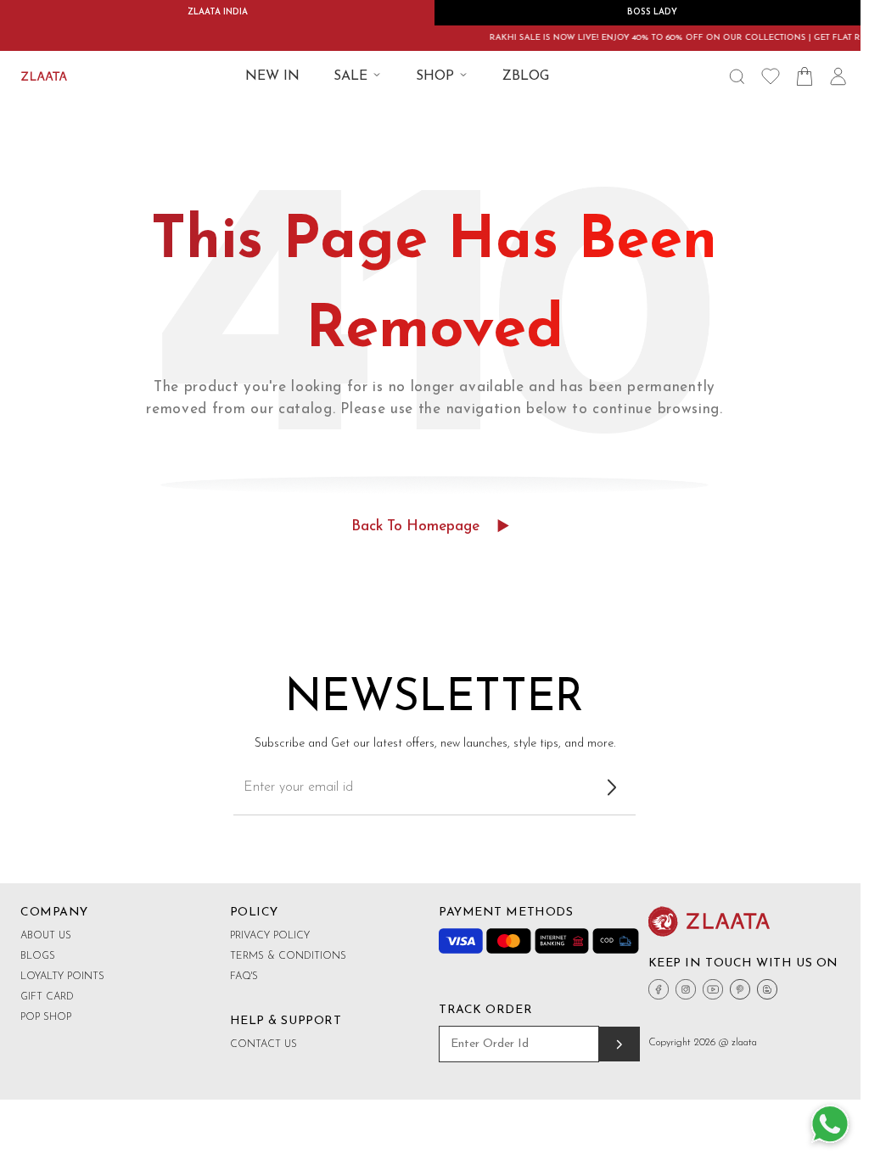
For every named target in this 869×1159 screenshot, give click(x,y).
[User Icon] (838, 76)
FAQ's (244, 976)
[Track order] (619, 1044)
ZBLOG (525, 76)
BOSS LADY (652, 12)
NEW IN (272, 76)
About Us (45, 936)
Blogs (37, 956)
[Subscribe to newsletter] (611, 787)
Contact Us (263, 1044)
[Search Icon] (736, 76)
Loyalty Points (62, 976)
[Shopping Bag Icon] (804, 76)
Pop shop (45, 1017)
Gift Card (47, 997)
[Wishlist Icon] (770, 76)
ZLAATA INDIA (218, 12)
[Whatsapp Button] (830, 1125)
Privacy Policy (270, 936)
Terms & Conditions (288, 956)
